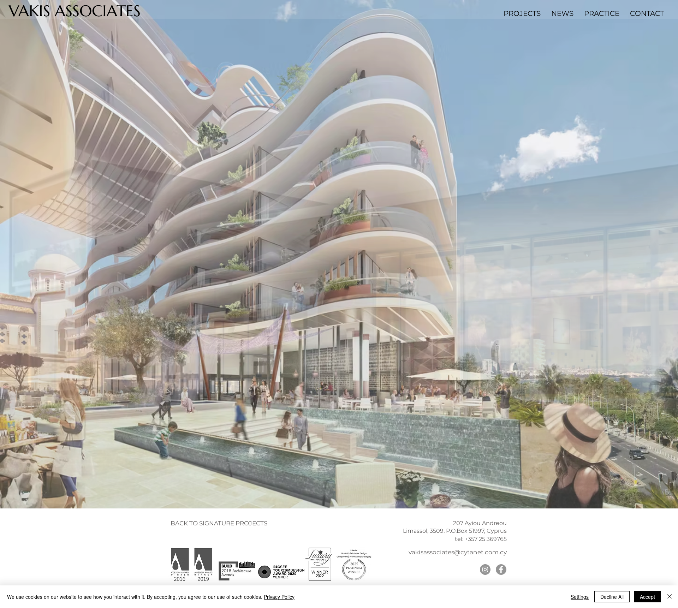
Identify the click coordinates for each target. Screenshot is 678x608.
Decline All (612, 596)
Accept (647, 596)
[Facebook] (501, 569)
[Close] (669, 596)
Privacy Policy (279, 596)
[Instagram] (485, 569)
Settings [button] (580, 596)
